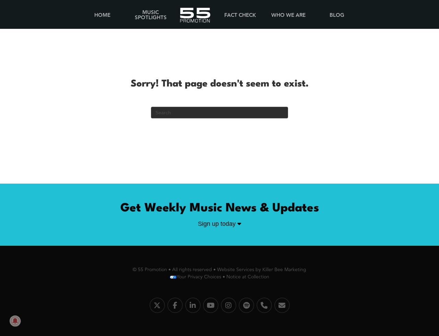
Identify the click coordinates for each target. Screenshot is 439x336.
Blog (337, 15)
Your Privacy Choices (199, 276)
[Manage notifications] (15, 320)
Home (102, 15)
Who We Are (288, 15)
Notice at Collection (247, 276)
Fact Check (240, 15)
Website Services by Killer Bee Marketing (261, 269)
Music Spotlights (151, 15)
